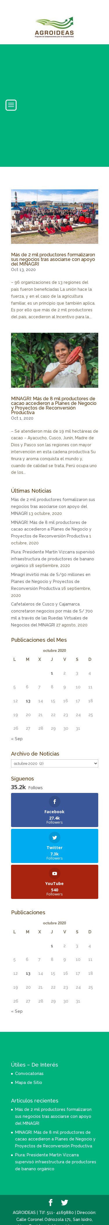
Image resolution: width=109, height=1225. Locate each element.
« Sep (17, 738)
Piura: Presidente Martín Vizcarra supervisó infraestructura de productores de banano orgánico (53, 559)
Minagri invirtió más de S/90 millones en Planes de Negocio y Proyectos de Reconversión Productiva (50, 581)
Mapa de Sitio (28, 1082)
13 (28, 701)
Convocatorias (29, 1073)
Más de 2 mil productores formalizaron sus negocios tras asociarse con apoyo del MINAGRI (53, 259)
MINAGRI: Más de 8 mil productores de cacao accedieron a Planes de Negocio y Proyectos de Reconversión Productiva (54, 405)
